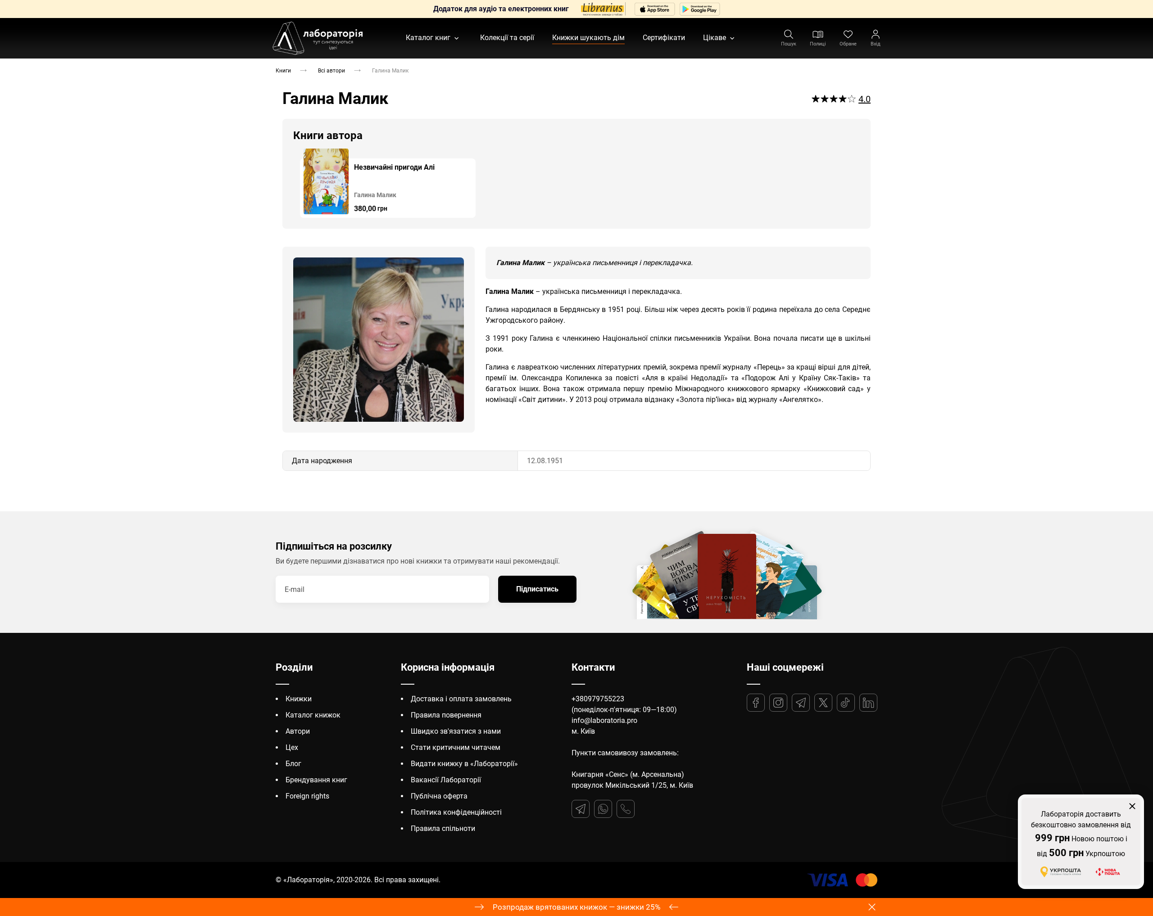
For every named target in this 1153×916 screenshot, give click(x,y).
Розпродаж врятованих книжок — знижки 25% (576, 906)
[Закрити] (1132, 806)
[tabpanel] (387, 183)
